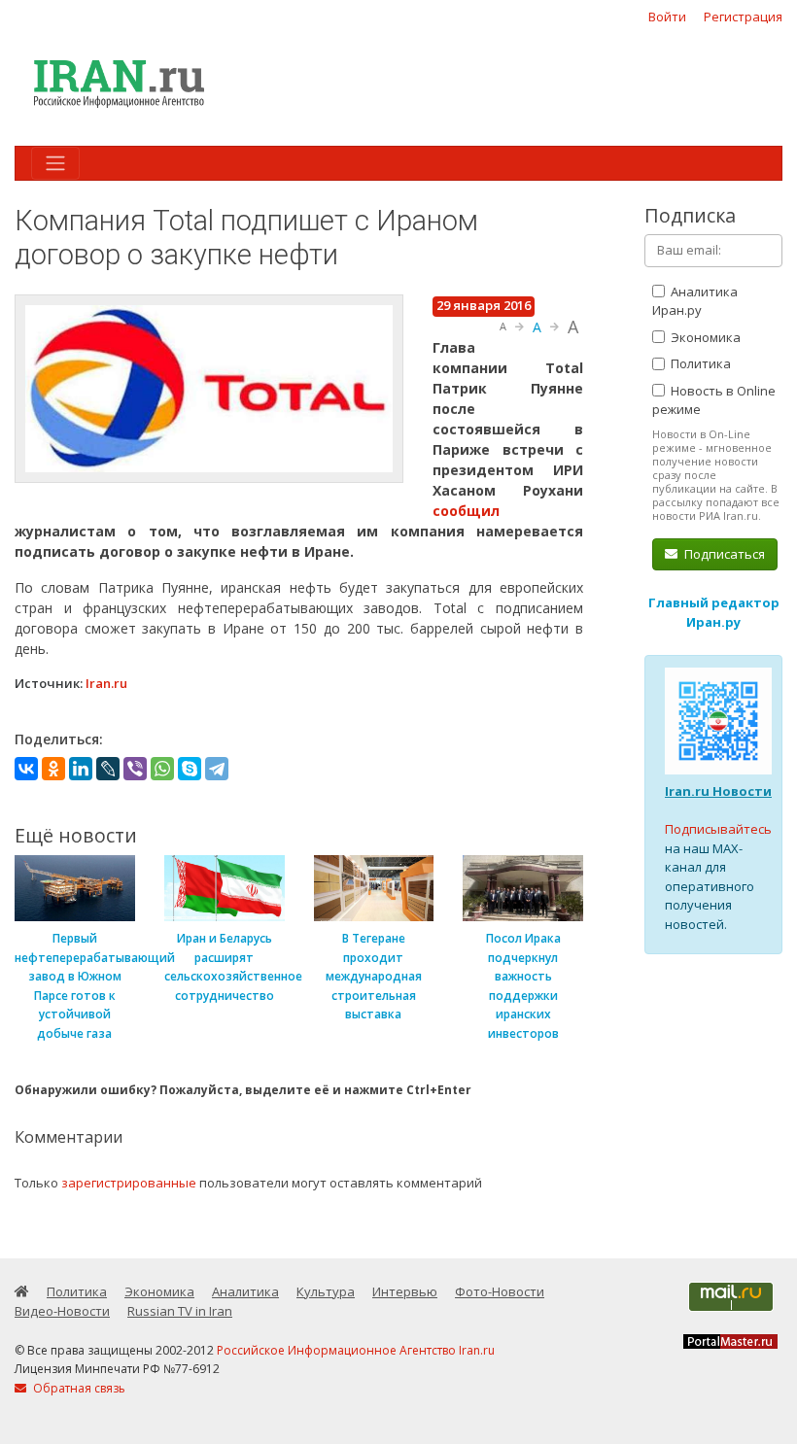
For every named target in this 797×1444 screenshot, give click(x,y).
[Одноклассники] (53, 768)
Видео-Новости (62, 1311)
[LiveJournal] (108, 768)
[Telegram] (216, 768)
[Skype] (189, 768)
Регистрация (743, 16)
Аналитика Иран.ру (695, 301)
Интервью (404, 1291)
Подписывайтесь (718, 829)
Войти (667, 16)
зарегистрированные (128, 1182)
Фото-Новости (499, 1291)
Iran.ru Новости (718, 791)
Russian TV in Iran (179, 1311)
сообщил (466, 510)
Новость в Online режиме (714, 400)
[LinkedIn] (80, 768)
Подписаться (723, 554)
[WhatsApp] (162, 768)
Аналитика (245, 1291)
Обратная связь (77, 1388)
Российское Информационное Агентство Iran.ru (356, 1350)
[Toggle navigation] (55, 163)
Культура (325, 1291)
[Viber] (135, 768)
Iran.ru (106, 683)
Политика (699, 363)
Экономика (704, 337)
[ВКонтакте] (26, 768)
